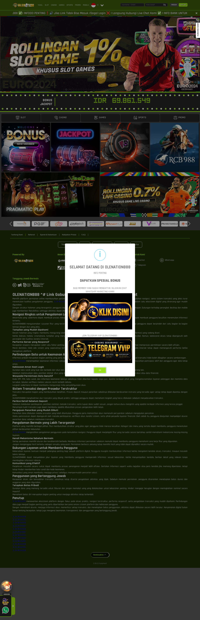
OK (100, 370)
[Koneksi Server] (7, 586)
